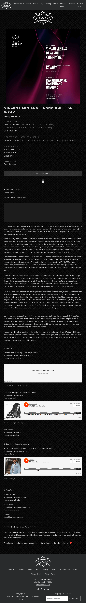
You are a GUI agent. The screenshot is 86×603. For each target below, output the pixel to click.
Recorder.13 (7, 423)
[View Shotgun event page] (43, 181)
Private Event (79, 5)
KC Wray (6, 479)
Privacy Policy (50, 574)
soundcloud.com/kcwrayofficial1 (16, 451)
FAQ (41, 3)
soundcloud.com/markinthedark (16, 497)
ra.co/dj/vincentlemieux (12, 358)
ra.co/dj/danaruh (10, 398)
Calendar (27, 3)
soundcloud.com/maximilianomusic (17, 507)
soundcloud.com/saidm (12, 432)
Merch (55, 3)
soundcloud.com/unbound (13, 517)
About (35, 3)
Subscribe (74, 598)
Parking (48, 3)
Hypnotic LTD (7, 385)
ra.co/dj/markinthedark (12, 500)
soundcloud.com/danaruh (13, 395)
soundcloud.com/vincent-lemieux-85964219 (21, 355)
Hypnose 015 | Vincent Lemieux (20, 385)
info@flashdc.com (43, 584)
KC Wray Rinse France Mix (16, 479)
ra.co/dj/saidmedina (11, 435)
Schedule (18, 3)
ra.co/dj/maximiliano (11, 509)
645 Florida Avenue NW (43, 579)
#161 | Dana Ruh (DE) (17, 423)
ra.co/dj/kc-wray (10, 453)
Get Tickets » (43, 173)
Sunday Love (63, 5)
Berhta (72, 3)
